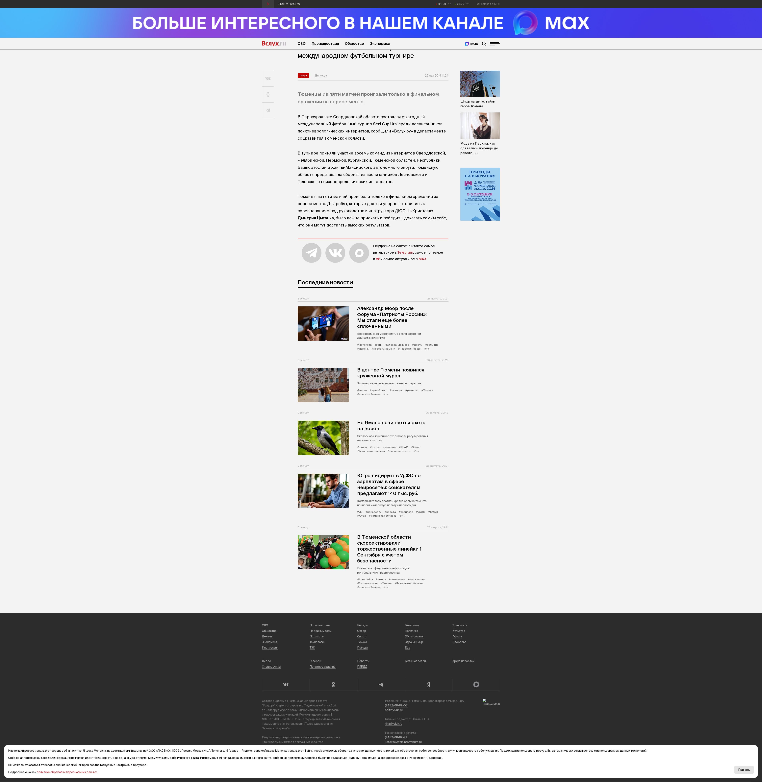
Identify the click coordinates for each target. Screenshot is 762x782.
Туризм (362, 642)
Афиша (457, 636)
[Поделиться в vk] (268, 79)
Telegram (405, 252)
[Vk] (286, 685)
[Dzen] (428, 685)
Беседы (362, 625)
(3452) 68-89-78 (396, 737)
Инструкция (270, 647)
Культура (458, 630)
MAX (422, 259)
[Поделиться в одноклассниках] (268, 95)
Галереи (315, 661)
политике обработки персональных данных (67, 772)
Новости (363, 661)
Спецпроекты (271, 666)
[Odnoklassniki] (333, 685)
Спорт (303, 75)
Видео (266, 661)
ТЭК (312, 647)
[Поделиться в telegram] (268, 110)
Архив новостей (463, 661)
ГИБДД (362, 666)
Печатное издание (323, 666)
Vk (378, 259)
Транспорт (459, 625)
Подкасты (317, 636)
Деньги (267, 636)
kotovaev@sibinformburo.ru (403, 742)
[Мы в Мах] (471, 43)
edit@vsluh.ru (394, 710)
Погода (362, 647)
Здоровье (459, 642)
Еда (407, 647)
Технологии (317, 642)
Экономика (380, 43)
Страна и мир (414, 642)
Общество (354, 43)
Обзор (361, 630)
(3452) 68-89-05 (396, 705)
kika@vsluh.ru (393, 723)
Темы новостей (415, 661)
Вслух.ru (274, 43)
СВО (302, 43)
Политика (411, 630)
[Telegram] (381, 685)
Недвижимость (320, 630)
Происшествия (325, 43)
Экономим (412, 625)
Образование (414, 636)
